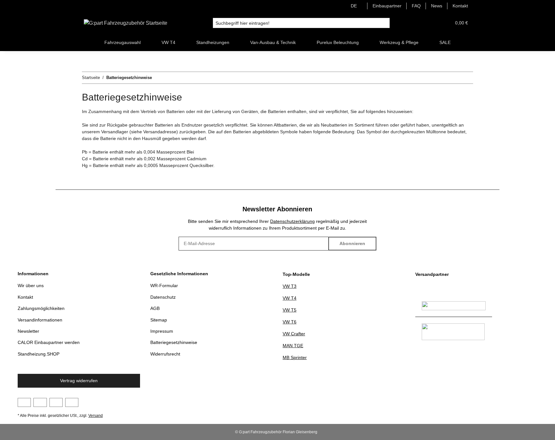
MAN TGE (293, 345)
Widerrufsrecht (165, 353)
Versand (95, 415)
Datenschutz (163, 297)
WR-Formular (164, 285)
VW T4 (289, 298)
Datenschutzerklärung (292, 221)
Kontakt (460, 5)
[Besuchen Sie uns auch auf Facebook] (24, 402)
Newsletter (28, 331)
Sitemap (158, 319)
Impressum (161, 331)
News (436, 5)
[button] (430, 23)
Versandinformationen (40, 319)
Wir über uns (31, 285)
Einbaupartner (387, 5)
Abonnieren (352, 243)
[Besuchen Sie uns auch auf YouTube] (40, 402)
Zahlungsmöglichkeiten (41, 308)
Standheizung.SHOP (38, 353)
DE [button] (354, 5)
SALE (445, 42)
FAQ (416, 5)
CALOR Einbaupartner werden (49, 342)
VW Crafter (294, 333)
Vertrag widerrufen (79, 380)
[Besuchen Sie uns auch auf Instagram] (56, 402)
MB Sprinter (295, 357)
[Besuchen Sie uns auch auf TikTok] (71, 402)
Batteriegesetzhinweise (173, 342)
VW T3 (289, 286)
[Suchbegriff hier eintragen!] (384, 23)
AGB (155, 308)
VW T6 (289, 321)
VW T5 (289, 309)
